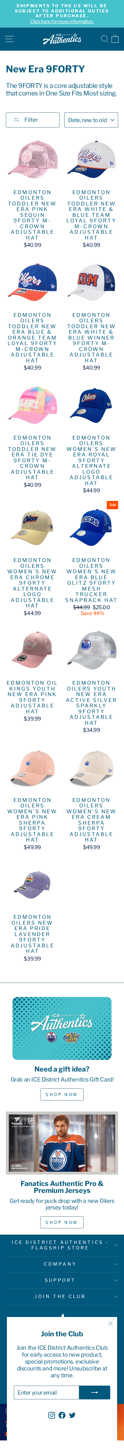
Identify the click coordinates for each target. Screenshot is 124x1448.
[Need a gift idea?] (62, 1028)
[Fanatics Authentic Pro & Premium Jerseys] (62, 1143)
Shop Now (62, 1094)
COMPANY (60, 1264)
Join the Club (60, 1296)
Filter (30, 120)
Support (60, 1280)
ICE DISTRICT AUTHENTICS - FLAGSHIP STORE (60, 1244)
